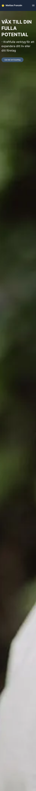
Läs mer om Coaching (12, 60)
